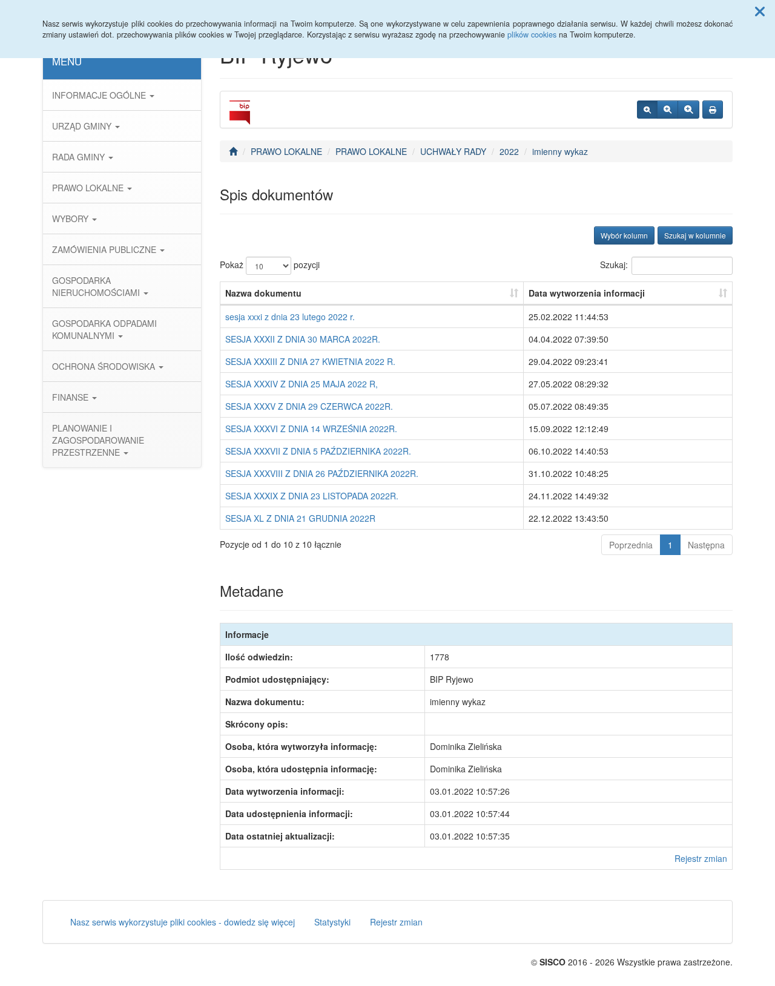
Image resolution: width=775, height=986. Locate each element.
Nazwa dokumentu (263, 293)
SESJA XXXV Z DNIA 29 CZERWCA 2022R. (309, 406)
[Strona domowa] (233, 151)
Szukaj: (614, 264)
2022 (509, 151)
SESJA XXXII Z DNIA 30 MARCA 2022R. (302, 339)
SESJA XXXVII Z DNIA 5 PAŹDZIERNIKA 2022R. (318, 451)
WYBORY (71, 218)
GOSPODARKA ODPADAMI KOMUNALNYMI (104, 329)
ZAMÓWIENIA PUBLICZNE (105, 249)
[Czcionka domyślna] (647, 109)
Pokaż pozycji (270, 264)
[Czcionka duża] (688, 109)
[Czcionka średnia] (667, 109)
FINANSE (71, 397)
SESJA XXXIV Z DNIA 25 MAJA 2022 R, (301, 384)
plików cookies (531, 34)
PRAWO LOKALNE (89, 188)
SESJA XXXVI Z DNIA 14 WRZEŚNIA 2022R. (311, 428)
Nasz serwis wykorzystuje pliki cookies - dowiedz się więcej (182, 922)
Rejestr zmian (700, 858)
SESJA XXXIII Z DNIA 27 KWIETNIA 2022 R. (310, 361)
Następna (706, 545)
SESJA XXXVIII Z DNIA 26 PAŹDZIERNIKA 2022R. (321, 473)
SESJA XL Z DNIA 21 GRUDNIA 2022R (300, 518)
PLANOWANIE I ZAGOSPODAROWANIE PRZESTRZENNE (98, 440)
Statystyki (332, 922)
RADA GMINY (79, 157)
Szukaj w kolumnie (695, 235)
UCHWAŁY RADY (453, 151)
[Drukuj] (712, 109)
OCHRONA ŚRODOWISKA (104, 366)
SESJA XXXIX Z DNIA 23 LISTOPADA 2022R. (311, 496)
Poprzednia (631, 545)
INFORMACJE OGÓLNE (100, 95)
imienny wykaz (560, 151)
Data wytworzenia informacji (587, 293)
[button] (760, 11)
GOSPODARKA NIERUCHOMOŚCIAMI (97, 286)
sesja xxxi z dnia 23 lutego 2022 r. (290, 317)
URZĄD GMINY (83, 126)
